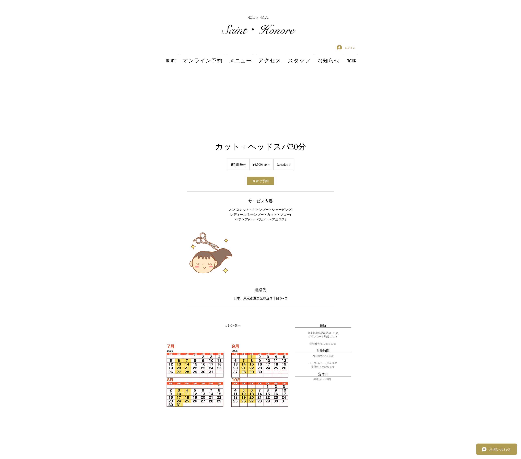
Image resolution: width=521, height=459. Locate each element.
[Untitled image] (210, 254)
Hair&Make (258, 18)
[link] (260, 181)
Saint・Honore (258, 30)
